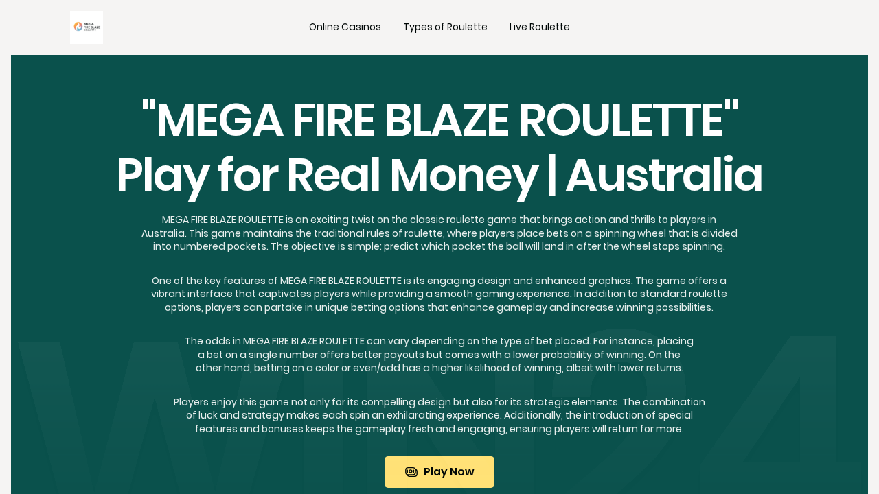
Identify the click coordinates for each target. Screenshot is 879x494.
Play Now (449, 471)
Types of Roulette (445, 27)
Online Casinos (345, 27)
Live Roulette (540, 27)
